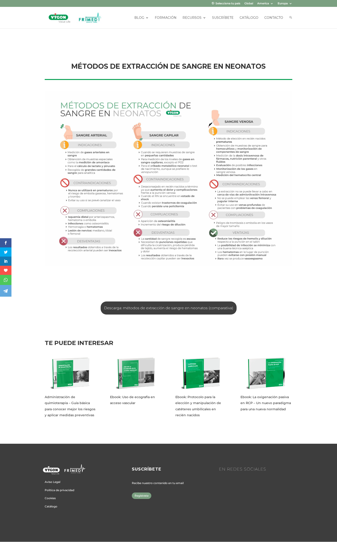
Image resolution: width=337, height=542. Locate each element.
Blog (139, 18)
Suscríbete (223, 18)
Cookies (50, 498)
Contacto (273, 18)
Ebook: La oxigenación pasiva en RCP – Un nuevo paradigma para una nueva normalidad (265, 403)
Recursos (192, 18)
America (263, 3)
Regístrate (142, 495)
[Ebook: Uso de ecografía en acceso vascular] (136, 373)
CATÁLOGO (249, 18)
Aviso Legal (52, 482)
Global (248, 3)
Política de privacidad (59, 490)
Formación (166, 18)
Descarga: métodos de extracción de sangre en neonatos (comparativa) (168, 308)
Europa (283, 3)
